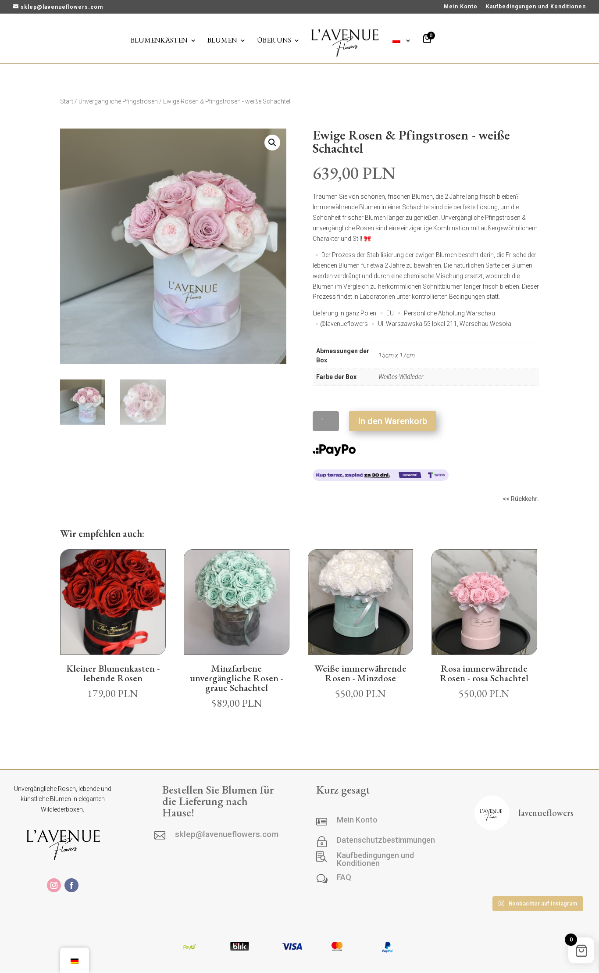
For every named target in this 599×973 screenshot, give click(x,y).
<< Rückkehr (520, 498)
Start (66, 101)
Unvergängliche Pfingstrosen (118, 101)
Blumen (222, 41)
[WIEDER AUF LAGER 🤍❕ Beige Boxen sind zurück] (493, 851)
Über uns (274, 41)
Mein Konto (461, 7)
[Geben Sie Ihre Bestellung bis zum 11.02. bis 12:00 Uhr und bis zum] (537, 878)
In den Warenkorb (392, 421)
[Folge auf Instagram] (54, 885)
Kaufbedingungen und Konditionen (536, 7)
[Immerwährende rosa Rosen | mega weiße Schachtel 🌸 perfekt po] (537, 851)
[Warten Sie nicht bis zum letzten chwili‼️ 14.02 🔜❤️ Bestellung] (493, 878)
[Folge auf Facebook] (71, 885)
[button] (272, 142)
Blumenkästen (159, 41)
